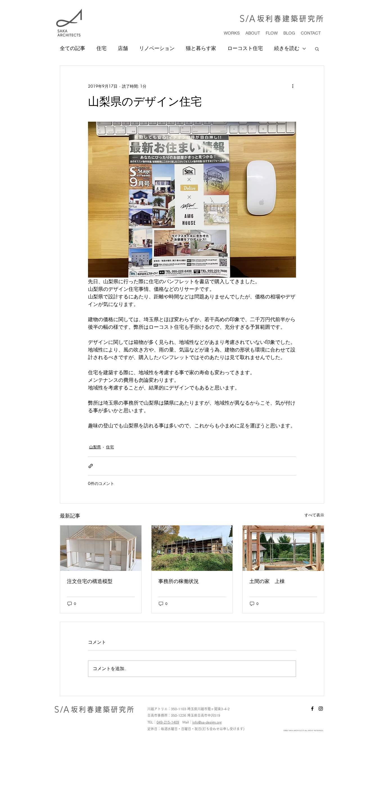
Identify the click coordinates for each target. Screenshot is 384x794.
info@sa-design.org (207, 722)
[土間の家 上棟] (283, 548)
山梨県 (95, 447)
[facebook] (312, 708)
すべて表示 (314, 515)
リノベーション (157, 48)
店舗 (123, 48)
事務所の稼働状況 (178, 581)
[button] (317, 48)
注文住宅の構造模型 (89, 581)
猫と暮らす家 (201, 48)
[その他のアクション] (292, 86)
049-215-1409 (168, 722)
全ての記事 (72, 48)
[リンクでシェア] (90, 466)
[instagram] (321, 708)
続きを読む (286, 48)
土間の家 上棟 (267, 581)
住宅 (101, 48)
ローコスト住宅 (245, 48)
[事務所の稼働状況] (192, 548)
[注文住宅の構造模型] (100, 548)
